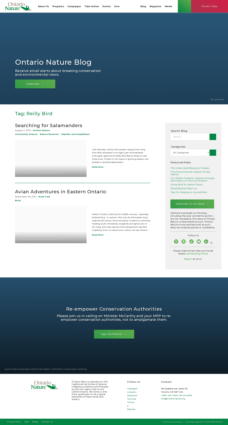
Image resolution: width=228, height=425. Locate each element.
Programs (58, 6)
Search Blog (179, 130)
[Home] (18, 6)
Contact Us (47, 422)
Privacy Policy (14, 422)
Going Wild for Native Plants (186, 184)
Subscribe (33, 83)
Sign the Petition (111, 334)
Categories (178, 146)
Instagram (132, 388)
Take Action (91, 6)
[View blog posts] (213, 153)
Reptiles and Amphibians (75, 134)
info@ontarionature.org (173, 399)
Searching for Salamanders (48, 125)
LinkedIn (131, 392)
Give (117, 6)
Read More (97, 167)
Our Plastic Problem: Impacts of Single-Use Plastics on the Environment (192, 179)
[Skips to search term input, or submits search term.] (184, 6)
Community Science (26, 134)
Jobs (26, 422)
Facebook (132, 395)
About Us (43, 6)
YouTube (131, 399)
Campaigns (74, 6)
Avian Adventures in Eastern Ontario (60, 191)
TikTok (130, 402)
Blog (143, 6)
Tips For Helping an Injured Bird (188, 192)
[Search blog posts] (213, 137)
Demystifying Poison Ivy (183, 188)
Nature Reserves (49, 134)
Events (107, 6)
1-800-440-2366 (169, 395)
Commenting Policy (197, 253)
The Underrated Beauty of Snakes (189, 168)
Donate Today (210, 6)
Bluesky (131, 409)
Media (168, 6)
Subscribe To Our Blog (190, 203)
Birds (18, 200)
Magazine (155, 6)
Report (188, 259)
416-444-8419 (185, 395)
